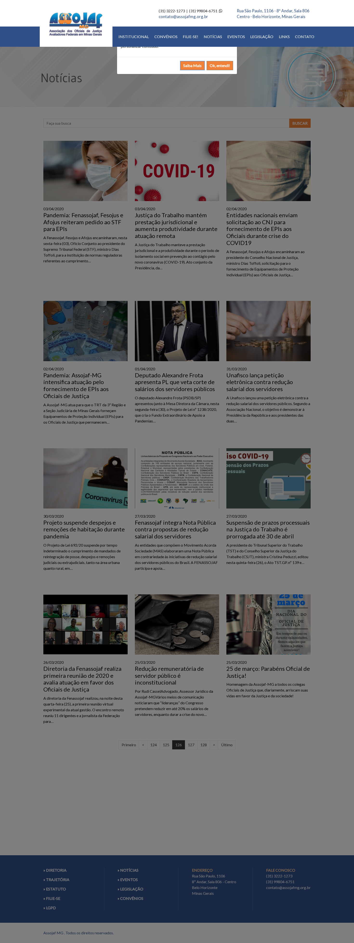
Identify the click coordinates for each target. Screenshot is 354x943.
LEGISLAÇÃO (261, 36)
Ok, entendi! (220, 65)
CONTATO (304, 36)
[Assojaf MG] (76, 23)
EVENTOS (236, 36)
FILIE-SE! (190, 36)
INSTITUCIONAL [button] (133, 36)
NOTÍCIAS (213, 36)
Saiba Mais (192, 65)
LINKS (284, 36)
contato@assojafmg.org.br (183, 16)
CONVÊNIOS (165, 36)
